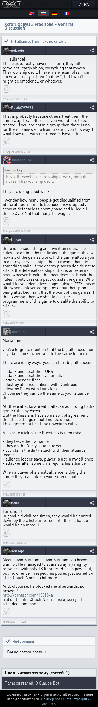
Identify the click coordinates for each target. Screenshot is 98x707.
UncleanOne (22, 160)
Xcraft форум (17, 24)
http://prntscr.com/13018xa (28, 595)
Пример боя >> (53, 698)
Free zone (44, 24)
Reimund (19, 331)
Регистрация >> (78, 698)
